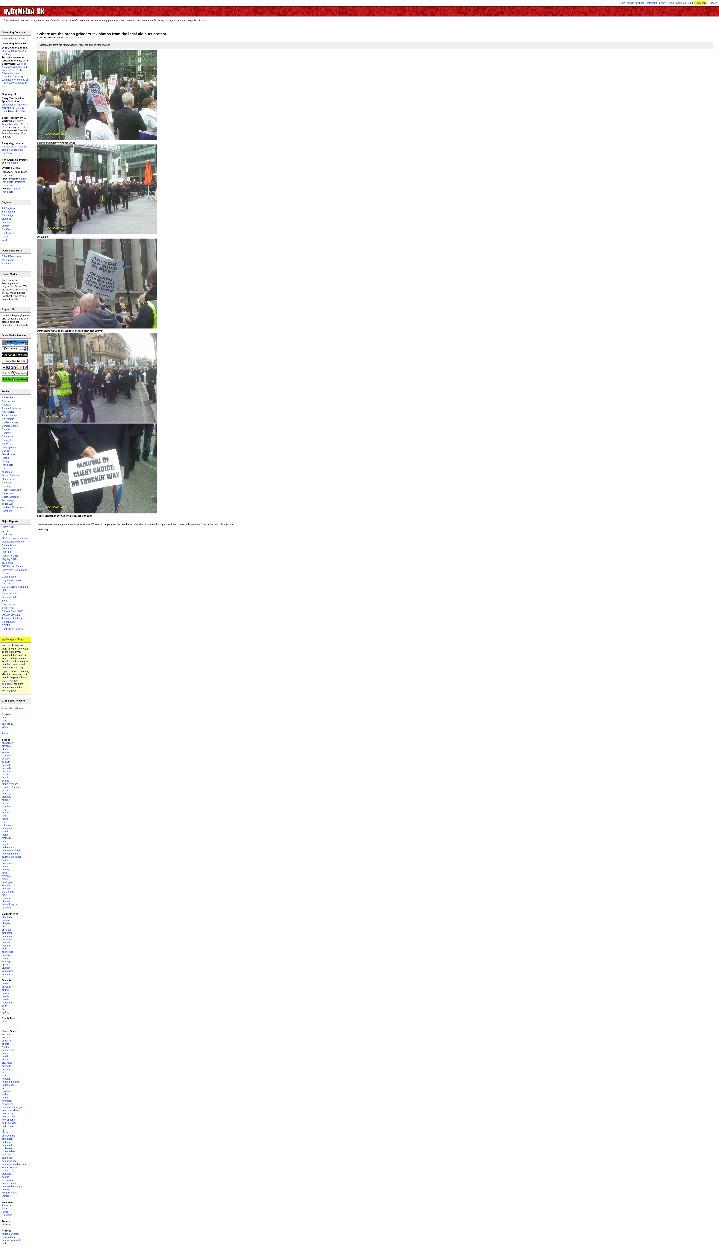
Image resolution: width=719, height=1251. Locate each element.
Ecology (6, 433)
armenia (6, 745)
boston (5, 1053)
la (3, 1088)
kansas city (8, 1084)
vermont (6, 1189)
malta (5, 834)
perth (4, 1005)
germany (6, 793)
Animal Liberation (11, 408)
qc (3, 1009)
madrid (5, 831)
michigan (7, 1100)
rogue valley (8, 1151)
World (5, 240)
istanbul (6, 806)
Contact (680, 2)
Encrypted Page (15, 639)
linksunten (7, 825)
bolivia (5, 920)
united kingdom (10, 904)
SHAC (5, 600)
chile (4, 926)
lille (3, 822)
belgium (6, 761)
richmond (7, 1145)
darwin (5, 993)
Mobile (630, 2)
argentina (7, 917)
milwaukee (7, 1104)
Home (622, 2)
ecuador (6, 942)
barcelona (7, 755)
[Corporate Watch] (15, 356)
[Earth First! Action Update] (15, 374)
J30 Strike (7, 552)
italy (4, 809)
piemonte (7, 863)
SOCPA (6, 625)
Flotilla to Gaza (10, 555)
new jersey (7, 1113)
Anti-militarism (9, 415)
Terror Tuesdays (10, 133)
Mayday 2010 (9, 559)
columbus (7, 1069)
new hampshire (10, 1110)
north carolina (9, 1123)
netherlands (8, 847)
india (4, 1021)
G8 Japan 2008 (10, 597)
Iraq (4, 468)
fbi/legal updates (11, 1233)
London (6, 222)
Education (7, 436)
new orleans (8, 1119)
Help (689, 2)
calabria (6, 774)
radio (4, 720)
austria (5, 752)
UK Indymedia (35, 9)
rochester (7, 1148)
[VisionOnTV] (15, 368)
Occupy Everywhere (13, 541)
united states (9, 1183)
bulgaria (6, 771)
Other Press (8, 479)
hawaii (5, 1075)
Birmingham (8, 211)
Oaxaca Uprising (11, 615)
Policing (6, 486)
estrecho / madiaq (11, 787)
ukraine (6, 901)
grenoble (6, 796)
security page (9, 690)
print (4, 717)
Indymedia (7, 464)
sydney (6, 1012)
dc (3, 1072)
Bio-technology (10, 422)
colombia (7, 939)
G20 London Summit (13, 566)
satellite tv (7, 723)
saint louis (7, 1154)
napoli (5, 844)
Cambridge (7, 215)
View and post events (13, 38)
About (671, 2)
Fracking (6, 443)
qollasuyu (7, 955)
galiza (5, 790)
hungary (6, 799)
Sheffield (6, 229)
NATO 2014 (8, 527)
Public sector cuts (73, 38)
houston (6, 1078)
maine (5, 1094)
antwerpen (7, 742)
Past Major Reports (12, 629)
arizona (6, 1034)
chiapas (6, 923)
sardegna (7, 882)
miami (5, 1097)
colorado (6, 1066)
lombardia (7, 828)
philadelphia (8, 1135)
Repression (8, 493)
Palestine (7, 482)
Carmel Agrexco (10, 593)
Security (701, 2)
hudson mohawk (10, 1081)
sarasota (6, 1173)
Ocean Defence (10, 475)
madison (6, 1091)
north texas (8, 1126)
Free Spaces (9, 447)
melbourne (7, 1002)
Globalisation (9, 454)
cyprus (5, 780)
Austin (5, 1047)
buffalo (5, 1056)
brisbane (6, 986)
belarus (6, 758)
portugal (6, 869)
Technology (8, 500)
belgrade (6, 765)
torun (4, 894)
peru (4, 948)
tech (4, 1243)
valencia (6, 907)
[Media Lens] (15, 362)
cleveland (7, 1062)
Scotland (6, 263)
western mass (9, 1192)
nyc (4, 1129)
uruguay (6, 967)
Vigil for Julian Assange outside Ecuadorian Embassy (14, 149)
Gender (6, 450)
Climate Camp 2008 (12, 611)
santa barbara (9, 1167)
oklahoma (7, 1132)
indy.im (6, 286)
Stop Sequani (9, 604)
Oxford (5, 225)
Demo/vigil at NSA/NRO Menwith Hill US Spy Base (15, 107)
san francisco (9, 1161)
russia (5, 879)
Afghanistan (8, 401)
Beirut (5, 1208)
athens (5, 749)
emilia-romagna (10, 784)
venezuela (7, 974)
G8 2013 (6, 531)
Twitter (18, 286)
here (9, 136)
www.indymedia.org (12, 708)
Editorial (640, 2)
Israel (5, 1211)
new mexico (8, 1116)
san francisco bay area (14, 1164)
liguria (5, 818)
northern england (11, 850)
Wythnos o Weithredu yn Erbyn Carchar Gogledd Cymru (15, 83)
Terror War (7, 503)
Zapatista (7, 511)
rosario (5, 958)
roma (4, 872)
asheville (6, 1040)
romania (6, 876)
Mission (651, 2)
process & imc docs (13, 1240)
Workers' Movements (13, 507)
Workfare (7, 534)
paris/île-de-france (11, 856)
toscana (6, 898)
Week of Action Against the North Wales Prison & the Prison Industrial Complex (15, 70)
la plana (6, 812)
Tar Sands (7, 562)
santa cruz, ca (9, 1170)
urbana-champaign (12, 1186)
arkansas (7, 1037)
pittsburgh (7, 1138)
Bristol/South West (12, 256)
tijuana (5, 964)
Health (5, 457)
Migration (7, 472)
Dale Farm (7, 548)
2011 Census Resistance (15, 538)
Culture (6, 429)
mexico (6, 945)
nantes (5, 841)
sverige (6, 888)
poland (5, 866)
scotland (6, 885)
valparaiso (7, 971)
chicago (6, 1059)
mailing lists (8, 1237)
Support (713, 2)
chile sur (6, 929)
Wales (5, 236)
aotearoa (6, 983)
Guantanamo (9, 576)
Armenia (6, 1205)
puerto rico (7, 951)
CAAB (23, 111)
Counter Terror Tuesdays (13, 123)
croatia (5, 777)
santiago (6, 961)
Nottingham (8, 260)
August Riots (9, 545)
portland (6, 1142)
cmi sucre (7, 936)
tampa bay (7, 1180)
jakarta (5, 996)
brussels (6, 768)
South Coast (8, 233)
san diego (7, 1157)
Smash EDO (9, 621)
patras (5, 860)
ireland (5, 803)
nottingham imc (10, 853)
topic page (12, 162)
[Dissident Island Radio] (15, 350)
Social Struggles (11, 496)
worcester (7, 1195)
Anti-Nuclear (8, 411)
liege (4, 815)
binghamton (8, 1050)
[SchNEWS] (15, 344)
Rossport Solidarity (12, 618)
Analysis (6, 404)
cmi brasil (7, 933)
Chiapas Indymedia (11, 190)
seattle (5, 1176)
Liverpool (7, 218)
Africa (5, 733)
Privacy (662, 2)
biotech (6, 1224)
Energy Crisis (9, 440)
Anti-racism (8, 418)
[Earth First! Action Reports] (15, 381)
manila (5, 999)
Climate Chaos (10, 425)
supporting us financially (15, 325)
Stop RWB (7, 607)
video (5, 727)
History (6, 461)
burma (5, 989)
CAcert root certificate (10, 682)
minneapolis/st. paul (13, 1107)
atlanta (5, 1043)
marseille (7, 837)
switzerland (8, 891)
